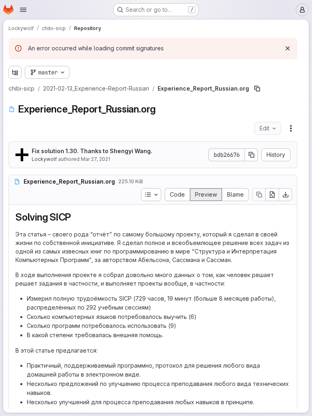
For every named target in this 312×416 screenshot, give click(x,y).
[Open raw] (272, 194)
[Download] (285, 194)
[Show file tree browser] (15, 72)
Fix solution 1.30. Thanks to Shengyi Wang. (92, 150)
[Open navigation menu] (23, 9)
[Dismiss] (287, 48)
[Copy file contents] (258, 194)
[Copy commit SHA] (251, 154)
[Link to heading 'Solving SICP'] (76, 217)
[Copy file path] (257, 88)
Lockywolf (44, 159)
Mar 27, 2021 (95, 159)
